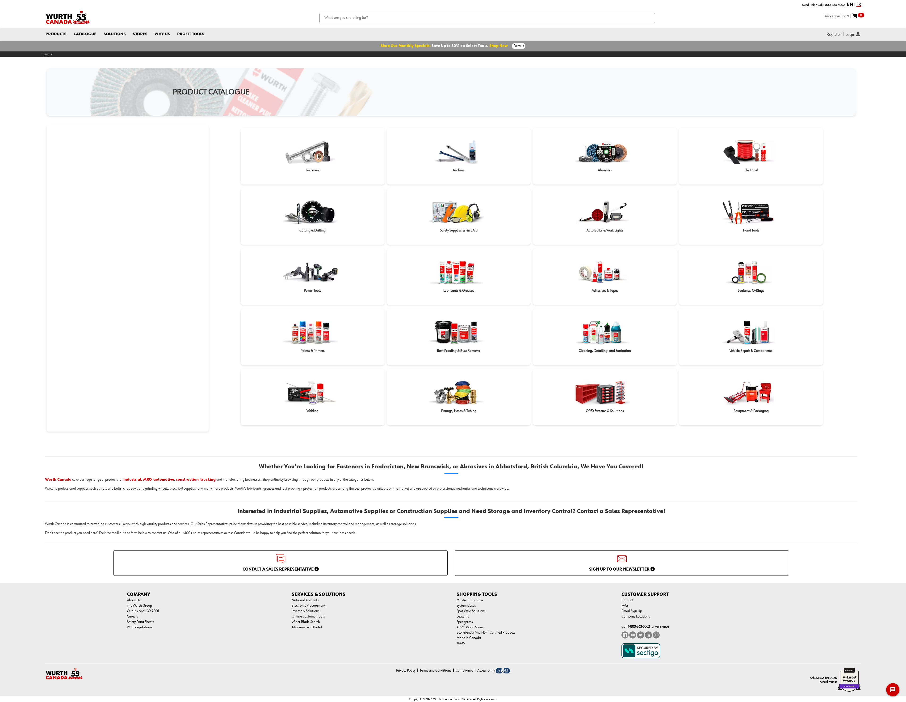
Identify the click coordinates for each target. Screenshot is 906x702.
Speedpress (465, 622)
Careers (132, 616)
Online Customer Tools (308, 616)
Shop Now (498, 46)
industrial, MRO (137, 480)
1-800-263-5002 (639, 626)
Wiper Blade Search (306, 622)
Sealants (463, 616)
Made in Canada (469, 638)
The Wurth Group (139, 606)
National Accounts (305, 600)
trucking (208, 480)
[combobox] (487, 18)
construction (187, 480)
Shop (46, 54)
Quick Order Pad (835, 16)
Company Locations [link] (635, 616)
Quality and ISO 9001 (143, 611)
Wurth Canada (58, 480)
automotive (163, 480)
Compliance (464, 671)
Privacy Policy (405, 671)
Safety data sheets (140, 622)
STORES (140, 34)
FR (858, 4)
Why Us (162, 34)
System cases (466, 606)
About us (133, 600)
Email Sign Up (631, 611)
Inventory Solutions (305, 611)
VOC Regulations (139, 627)
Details (518, 46)
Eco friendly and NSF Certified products (486, 633)
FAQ (624, 606)
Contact (627, 600)
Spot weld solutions (471, 611)
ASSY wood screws (471, 627)
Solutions (115, 34)
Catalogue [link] (85, 34)
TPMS (461, 643)
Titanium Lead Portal (307, 627)
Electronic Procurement (308, 606)
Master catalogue (470, 600)
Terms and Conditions (435, 671)
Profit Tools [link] (190, 34)
